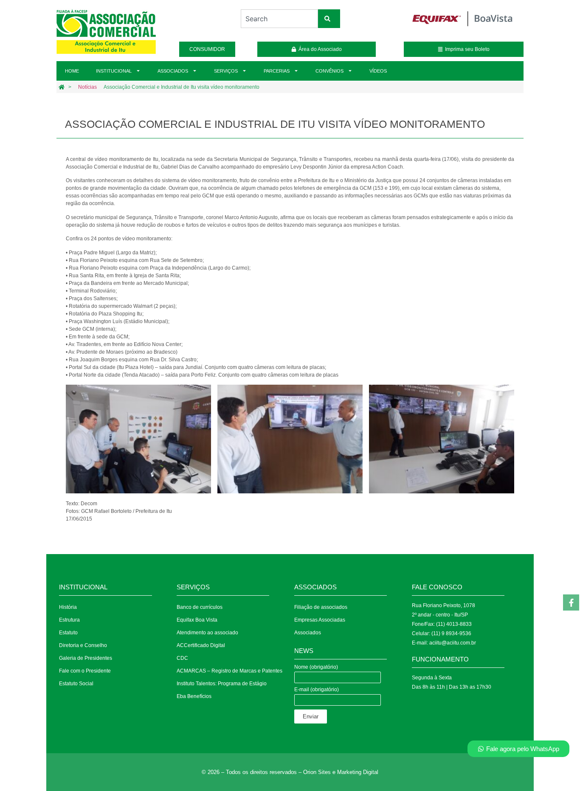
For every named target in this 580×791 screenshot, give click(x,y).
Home (72, 70)
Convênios (329, 70)
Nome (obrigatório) (316, 667)
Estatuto (68, 633)
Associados (173, 70)
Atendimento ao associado (207, 633)
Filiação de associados (320, 607)
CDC (182, 658)
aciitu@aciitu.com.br (452, 643)
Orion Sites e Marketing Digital (340, 772)
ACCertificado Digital (201, 645)
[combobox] (279, 18)
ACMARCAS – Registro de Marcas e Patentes (229, 671)
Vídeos (378, 70)
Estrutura (69, 620)
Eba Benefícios (194, 696)
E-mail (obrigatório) (316, 689)
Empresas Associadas (319, 620)
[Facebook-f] (571, 602)
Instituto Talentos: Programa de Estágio (222, 684)
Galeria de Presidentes (85, 658)
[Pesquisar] (329, 18)
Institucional (114, 70)
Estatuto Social (76, 684)
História (68, 607)
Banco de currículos (199, 607)
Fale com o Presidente (85, 671)
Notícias (87, 87)
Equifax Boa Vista (197, 620)
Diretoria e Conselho (83, 645)
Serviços (226, 70)
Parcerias (277, 70)
